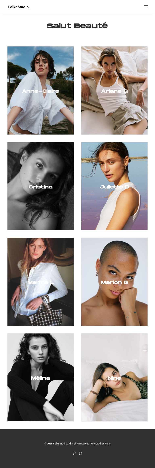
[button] (145, 7)
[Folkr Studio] (18, 6)
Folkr (108, 443)
